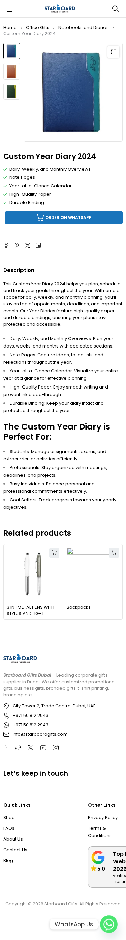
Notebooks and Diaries (83, 27)
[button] (113, 52)
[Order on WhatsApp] (54, 553)
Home (10, 27)
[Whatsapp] (108, 924)
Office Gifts (37, 27)
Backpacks (79, 607)
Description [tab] (18, 270)
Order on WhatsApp (68, 217)
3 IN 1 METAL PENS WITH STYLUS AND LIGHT (30, 610)
